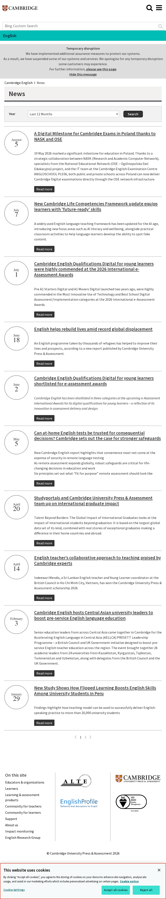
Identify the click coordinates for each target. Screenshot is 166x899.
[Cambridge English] (20, 9)
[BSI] (131, 819)
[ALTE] (76, 795)
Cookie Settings (14, 890)
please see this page (101, 69)
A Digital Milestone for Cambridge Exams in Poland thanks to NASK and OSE (95, 136)
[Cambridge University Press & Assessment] (138, 791)
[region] (83, 881)
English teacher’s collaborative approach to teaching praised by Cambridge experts (97, 560)
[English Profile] (79, 815)
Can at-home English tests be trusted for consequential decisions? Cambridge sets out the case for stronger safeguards (97, 435)
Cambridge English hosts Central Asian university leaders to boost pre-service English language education (93, 615)
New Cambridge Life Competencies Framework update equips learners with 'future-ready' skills (96, 206)
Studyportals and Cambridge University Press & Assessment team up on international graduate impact (93, 500)
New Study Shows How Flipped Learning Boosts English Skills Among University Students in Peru (95, 690)
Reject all (146, 890)
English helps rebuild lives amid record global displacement (93, 329)
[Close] (159, 870)
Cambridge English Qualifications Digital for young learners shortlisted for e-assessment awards (94, 381)
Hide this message (83, 74)
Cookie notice (129, 881)
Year (12, 114)
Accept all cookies (116, 890)
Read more (44, 189)
